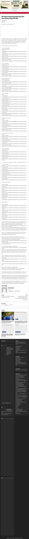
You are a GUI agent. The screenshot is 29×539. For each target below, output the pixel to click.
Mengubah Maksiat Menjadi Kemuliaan (20, 334)
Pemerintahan (4, 319)
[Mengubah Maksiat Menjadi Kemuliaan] (21, 328)
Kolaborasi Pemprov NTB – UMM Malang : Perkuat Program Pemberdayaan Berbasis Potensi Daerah (7, 335)
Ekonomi (17, 319)
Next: (21, 297)
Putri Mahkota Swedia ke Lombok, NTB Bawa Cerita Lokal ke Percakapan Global (8, 322)
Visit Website (11, 291)
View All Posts (17, 291)
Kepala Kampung (4, 20)
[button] (1, 13)
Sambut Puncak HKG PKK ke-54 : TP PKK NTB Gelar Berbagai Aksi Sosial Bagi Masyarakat (21, 322)
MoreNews (17, 538)
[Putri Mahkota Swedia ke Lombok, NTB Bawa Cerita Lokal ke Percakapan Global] (8, 316)
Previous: (8, 296)
